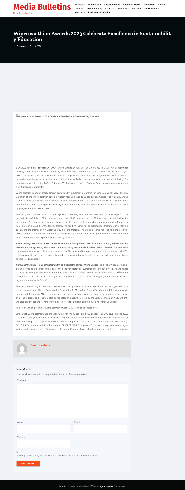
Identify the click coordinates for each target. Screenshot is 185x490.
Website (21, 437)
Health (161, 4)
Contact (79, 8)
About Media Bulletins (129, 8)
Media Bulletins (42, 7)
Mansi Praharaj (41, 345)
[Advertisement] (92, 83)
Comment (22, 380)
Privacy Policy (94, 8)
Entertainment (112, 4)
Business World (131, 4)
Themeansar (120, 486)
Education (149, 4)
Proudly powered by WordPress (74, 486)
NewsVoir (80, 12)
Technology (94, 4)
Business (80, 4)
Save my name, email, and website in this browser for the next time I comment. (57, 455)
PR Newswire (152, 8)
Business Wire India (99, 12)
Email (77, 422)
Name (20, 422)
